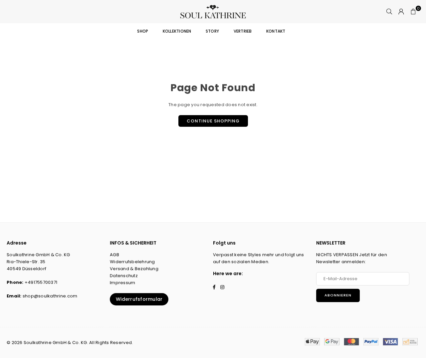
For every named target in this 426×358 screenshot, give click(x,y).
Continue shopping (213, 121)
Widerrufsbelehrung (132, 262)
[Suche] (389, 12)
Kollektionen (177, 31)
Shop (142, 31)
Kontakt (276, 31)
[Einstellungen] (401, 12)
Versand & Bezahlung (134, 269)
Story (212, 31)
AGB (114, 255)
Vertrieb (243, 31)
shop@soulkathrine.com (50, 296)
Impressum (122, 282)
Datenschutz (124, 275)
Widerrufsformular (139, 299)
